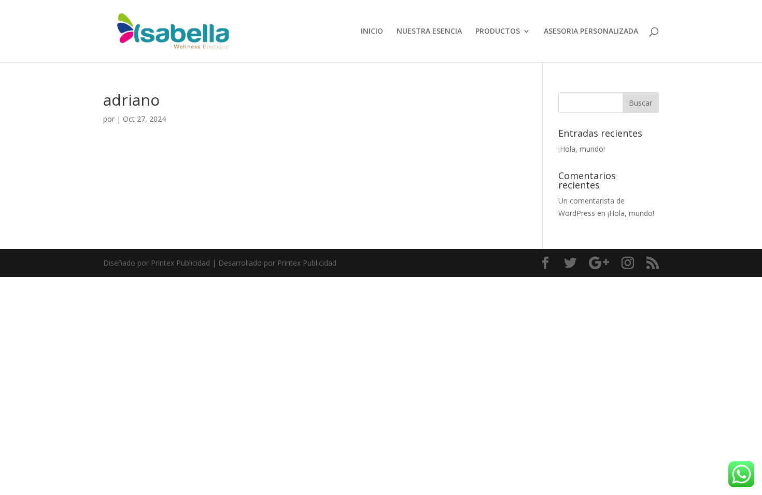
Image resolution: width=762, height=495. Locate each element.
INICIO (372, 31)
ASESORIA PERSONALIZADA (591, 31)
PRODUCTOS (497, 31)
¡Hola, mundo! (581, 149)
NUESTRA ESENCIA (429, 31)
